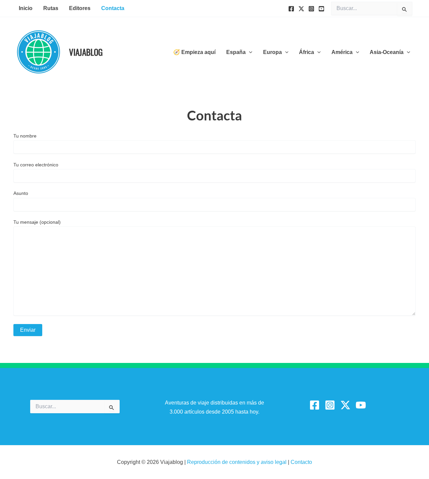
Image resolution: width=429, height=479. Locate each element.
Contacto (301, 462)
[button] (249, 52)
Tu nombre (25, 136)
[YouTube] (321, 9)
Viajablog (86, 52)
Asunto (20, 193)
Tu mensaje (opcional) (37, 222)
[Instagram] (311, 9)
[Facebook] (291, 9)
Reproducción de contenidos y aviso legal (237, 462)
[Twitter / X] (345, 405)
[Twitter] (301, 9)
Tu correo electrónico (35, 164)
